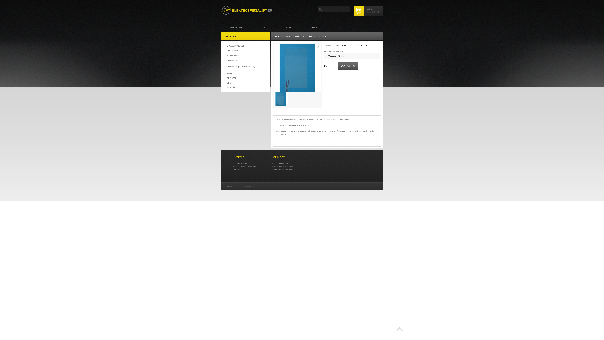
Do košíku (348, 65)
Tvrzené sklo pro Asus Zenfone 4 (310, 36)
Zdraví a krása (234, 88)
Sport (230, 83)
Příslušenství (232, 61)
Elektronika (233, 51)
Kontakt (315, 27)
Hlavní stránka (234, 27)
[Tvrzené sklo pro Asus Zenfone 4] (297, 90)
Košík (288, 27)
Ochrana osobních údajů (283, 170)
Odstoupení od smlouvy (282, 167)
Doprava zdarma (239, 163)
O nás (262, 27)
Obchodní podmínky (281, 163)
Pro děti (231, 78)
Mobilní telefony (233, 56)
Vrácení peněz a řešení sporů (245, 167)
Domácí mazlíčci (235, 46)
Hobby (230, 73)
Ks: (325, 66)
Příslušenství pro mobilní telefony (241, 67)
